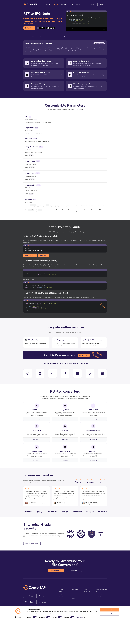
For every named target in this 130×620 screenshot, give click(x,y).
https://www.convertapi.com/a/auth (52, 273)
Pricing (71, 4)
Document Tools (100, 43)
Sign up (101, 4)
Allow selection (109, 613)
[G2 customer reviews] (103, 481)
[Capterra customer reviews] (78, 481)
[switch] (48, 617)
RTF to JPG (55, 36)
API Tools (55, 4)
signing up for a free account (50, 265)
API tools (32, 36)
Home (24, 36)
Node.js (63, 36)
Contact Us (74, 570)
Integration (64, 4)
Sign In (92, 4)
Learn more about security (32, 543)
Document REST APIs (43, 36)
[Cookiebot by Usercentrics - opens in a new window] (18, 617)
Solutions (48, 4)
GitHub (44, 256)
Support (78, 4)
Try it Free (29, 28)
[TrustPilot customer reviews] (90, 481)
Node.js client (30, 256)
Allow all (109, 609)
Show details (80, 617)
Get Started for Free (56, 570)
